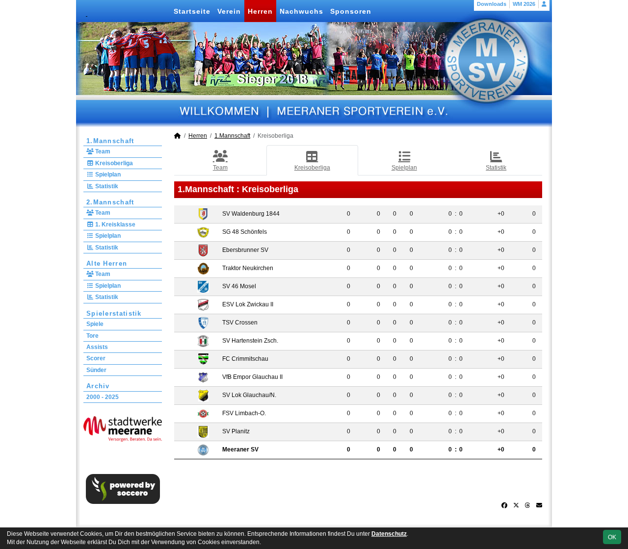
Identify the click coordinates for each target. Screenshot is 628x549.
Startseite (192, 11)
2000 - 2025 (102, 397)
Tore (92, 335)
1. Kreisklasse (114, 224)
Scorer (95, 358)
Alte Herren (106, 263)
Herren (260, 11)
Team (102, 151)
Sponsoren (350, 11)
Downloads (491, 4)
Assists (97, 347)
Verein (229, 11)
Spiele (95, 324)
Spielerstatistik (114, 313)
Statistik (106, 186)
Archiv (98, 386)
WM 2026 (524, 4)
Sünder (96, 370)
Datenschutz (389, 533)
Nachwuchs (301, 11)
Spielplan (107, 174)
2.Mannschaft (110, 202)
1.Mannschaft (110, 141)
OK (612, 537)
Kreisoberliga (113, 163)
